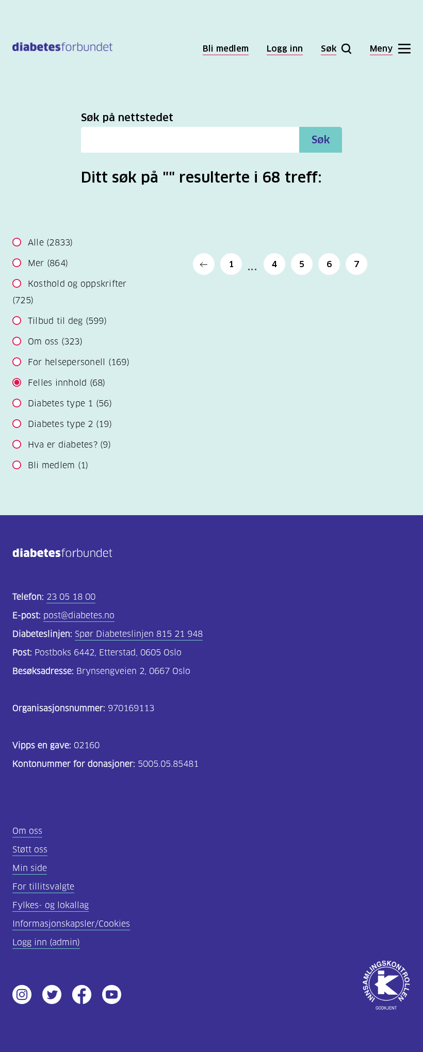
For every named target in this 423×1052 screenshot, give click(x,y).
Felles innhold (67, 383)
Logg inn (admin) (46, 942)
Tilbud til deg (67, 321)
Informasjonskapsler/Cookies (71, 924)
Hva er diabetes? (69, 445)
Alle (50, 243)
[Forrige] (204, 264)
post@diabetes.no (79, 615)
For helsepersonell (78, 362)
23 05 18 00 (70, 597)
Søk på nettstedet (127, 117)
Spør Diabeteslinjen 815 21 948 (139, 634)
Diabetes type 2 (70, 424)
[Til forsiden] (62, 48)
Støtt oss (29, 849)
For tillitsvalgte (43, 887)
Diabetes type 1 (70, 403)
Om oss (55, 342)
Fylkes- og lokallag (50, 905)
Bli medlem (58, 465)
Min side (29, 868)
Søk (321, 139)
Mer (48, 263)
